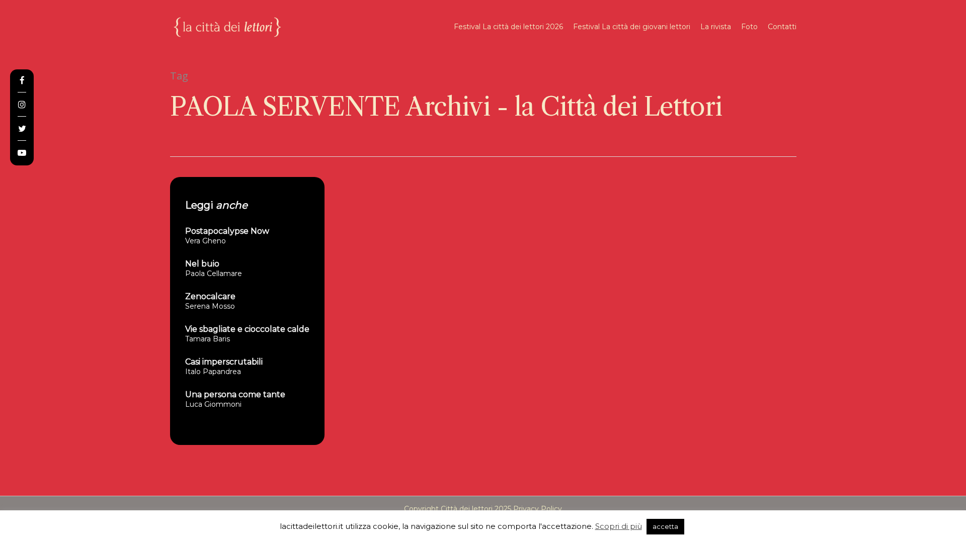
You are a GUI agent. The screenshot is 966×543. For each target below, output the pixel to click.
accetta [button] (665, 526)
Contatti (782, 26)
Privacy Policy (537, 508)
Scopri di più (618, 526)
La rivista (715, 26)
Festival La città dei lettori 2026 (508, 26)
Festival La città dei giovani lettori (631, 26)
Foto (749, 26)
